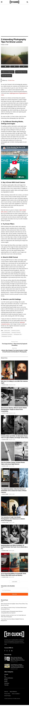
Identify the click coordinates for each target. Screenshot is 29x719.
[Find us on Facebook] (4, 651)
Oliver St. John (5, 439)
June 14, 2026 (11, 522)
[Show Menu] (1, 2)
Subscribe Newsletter (6, 75)
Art (5, 676)
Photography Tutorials (6, 336)
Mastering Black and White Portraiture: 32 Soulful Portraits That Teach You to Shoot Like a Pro (14, 547)
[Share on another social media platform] (23, 66)
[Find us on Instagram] (9, 651)
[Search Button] (27, 2)
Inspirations (5, 378)
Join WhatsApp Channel (21, 71)
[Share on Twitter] (14, 66)
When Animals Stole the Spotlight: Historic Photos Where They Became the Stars (18, 659)
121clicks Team (11, 80)
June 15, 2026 (11, 494)
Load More (14, 581)
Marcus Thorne (5, 494)
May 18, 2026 (11, 577)
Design (6, 679)
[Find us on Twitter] (7, 651)
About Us (6, 691)
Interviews (6, 683)
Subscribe (14, 594)
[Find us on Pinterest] (11, 651)
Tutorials (6, 684)
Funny (5, 681)
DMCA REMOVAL (13, 691)
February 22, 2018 (4, 44)
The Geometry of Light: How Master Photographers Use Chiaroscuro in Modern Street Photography (13, 518)
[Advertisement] (14, 19)
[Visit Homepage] (14, 2)
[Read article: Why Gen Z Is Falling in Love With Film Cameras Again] (14, 370)
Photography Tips (17, 334)
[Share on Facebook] (5, 66)
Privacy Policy (7, 693)
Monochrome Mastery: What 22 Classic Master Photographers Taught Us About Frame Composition (14, 409)
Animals (6, 674)
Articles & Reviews (8, 677)
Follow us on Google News (7, 71)
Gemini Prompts (7, 695)
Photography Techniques (7, 334)
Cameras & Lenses (15, 330)
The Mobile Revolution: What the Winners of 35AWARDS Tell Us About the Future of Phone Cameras (14, 490)
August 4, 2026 (12, 439)
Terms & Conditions (16, 693)
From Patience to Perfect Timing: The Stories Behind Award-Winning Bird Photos (17, 666)
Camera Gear (7, 330)
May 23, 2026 (11, 550)
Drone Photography (6, 332)
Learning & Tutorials (16, 332)
